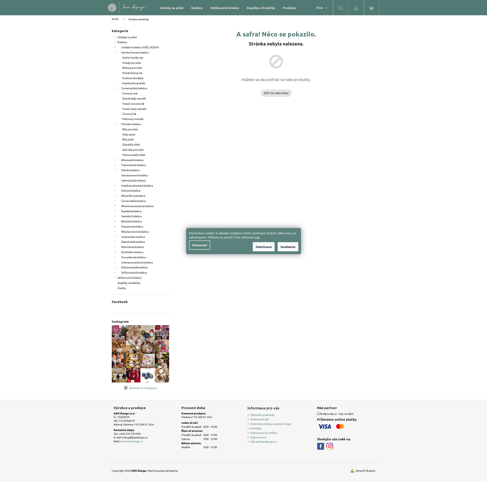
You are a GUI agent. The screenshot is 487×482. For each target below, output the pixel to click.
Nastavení (199, 245)
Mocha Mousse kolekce (135, 52)
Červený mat (130, 93)
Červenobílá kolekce (133, 201)
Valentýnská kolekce (133, 180)
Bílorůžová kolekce (132, 247)
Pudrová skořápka (132, 78)
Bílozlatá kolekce (131, 221)
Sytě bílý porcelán (133, 149)
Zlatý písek (128, 134)
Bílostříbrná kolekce (133, 195)
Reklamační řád (259, 419)
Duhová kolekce (130, 190)
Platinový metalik (133, 119)
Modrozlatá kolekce (133, 236)
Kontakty (255, 428)
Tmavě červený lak (133, 103)
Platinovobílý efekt (133, 154)
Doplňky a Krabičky (128, 282)
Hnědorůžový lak (132, 73)
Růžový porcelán (132, 67)
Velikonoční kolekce (129, 277)
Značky (121, 288)
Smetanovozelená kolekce (137, 262)
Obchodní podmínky (262, 414)
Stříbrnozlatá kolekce (134, 272)
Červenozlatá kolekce (134, 88)
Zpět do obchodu (276, 93)
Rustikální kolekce (132, 252)
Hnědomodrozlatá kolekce (137, 185)
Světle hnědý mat (132, 57)
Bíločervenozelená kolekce (137, 206)
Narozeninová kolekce (134, 175)
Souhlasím (288, 247)
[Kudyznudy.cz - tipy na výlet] (335, 414)
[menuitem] (172, 7)
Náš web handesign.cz (263, 441)
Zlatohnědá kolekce (133, 241)
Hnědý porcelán (131, 62)
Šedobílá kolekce (131, 211)
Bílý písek (128, 139)
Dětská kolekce (130, 170)
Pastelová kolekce (132, 226)
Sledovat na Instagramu (143, 388)
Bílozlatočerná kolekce (135, 231)
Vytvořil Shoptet (365, 470)
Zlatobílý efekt (131, 144)
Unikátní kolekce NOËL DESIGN (140, 47)
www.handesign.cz (131, 441)
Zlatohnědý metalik (134, 98)
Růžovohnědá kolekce (134, 267)
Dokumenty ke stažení (263, 432)
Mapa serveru (258, 437)
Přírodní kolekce (131, 124)
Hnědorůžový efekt (133, 83)
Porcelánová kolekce (133, 257)
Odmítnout (264, 247)
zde (257, 237)
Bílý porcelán (130, 129)
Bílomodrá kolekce (132, 160)
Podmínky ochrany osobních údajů (270, 423)
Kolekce (122, 42)
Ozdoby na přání (127, 37)
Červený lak (129, 113)
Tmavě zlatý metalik (134, 108)
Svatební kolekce (131, 216)
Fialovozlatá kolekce (133, 165)
